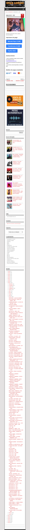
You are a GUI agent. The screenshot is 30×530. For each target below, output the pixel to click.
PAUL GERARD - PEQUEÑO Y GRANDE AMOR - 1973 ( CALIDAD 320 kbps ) (18, 155)
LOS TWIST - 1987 (12, 468)
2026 (9, 271)
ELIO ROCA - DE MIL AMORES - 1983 (15, 355)
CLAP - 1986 (11, 427)
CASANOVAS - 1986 (12, 449)
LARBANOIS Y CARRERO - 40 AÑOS (15, 386)
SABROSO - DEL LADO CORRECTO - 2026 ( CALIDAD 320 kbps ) (17, 162)
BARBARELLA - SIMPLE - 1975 (14, 428)
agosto (10, 289)
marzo (10, 296)
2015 (9, 518)
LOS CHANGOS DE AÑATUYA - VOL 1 (16, 361)
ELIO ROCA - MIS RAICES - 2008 (15, 367)
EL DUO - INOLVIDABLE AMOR (14, 459)
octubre (10, 286)
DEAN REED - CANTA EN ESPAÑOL (15, 298)
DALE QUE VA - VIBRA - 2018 (14, 311)
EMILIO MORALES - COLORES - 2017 (16, 345)
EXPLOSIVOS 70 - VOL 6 (13, 487)
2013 (9, 521)
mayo (10, 293)
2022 (9, 277)
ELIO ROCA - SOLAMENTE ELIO (15, 341)
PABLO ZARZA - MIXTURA (13, 394)
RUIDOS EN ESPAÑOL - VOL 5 (14, 479)
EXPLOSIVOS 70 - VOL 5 (13, 488)
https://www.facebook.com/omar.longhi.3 (14, 223)
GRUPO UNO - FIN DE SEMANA (15, 404)
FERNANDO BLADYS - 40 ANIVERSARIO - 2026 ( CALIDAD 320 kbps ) (17, 177)
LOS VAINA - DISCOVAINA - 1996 (15, 398)
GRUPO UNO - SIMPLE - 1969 (14, 424)
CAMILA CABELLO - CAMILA (14, 503)
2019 (9, 281)
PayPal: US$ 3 (12, 50)
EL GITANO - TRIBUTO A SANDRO (15, 352)
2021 (9, 278)
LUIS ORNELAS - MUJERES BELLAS (15, 498)
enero (10, 514)
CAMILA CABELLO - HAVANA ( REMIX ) (16, 502)
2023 (9, 275)
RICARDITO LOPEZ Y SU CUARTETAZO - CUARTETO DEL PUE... (15, 471)
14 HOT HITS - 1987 (12, 455)
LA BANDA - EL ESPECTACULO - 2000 (16, 444)
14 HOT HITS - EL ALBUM (13, 452)
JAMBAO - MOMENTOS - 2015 (14, 315)
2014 (9, 519)
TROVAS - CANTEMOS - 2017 (14, 473)
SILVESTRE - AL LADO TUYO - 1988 (15, 324)
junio (10, 292)
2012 (9, 522)
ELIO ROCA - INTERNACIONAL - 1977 (16, 353)
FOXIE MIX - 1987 (12, 425)
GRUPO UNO (11, 405)
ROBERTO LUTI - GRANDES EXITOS (16, 401)
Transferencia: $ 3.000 (14, 46)
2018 (9, 282)
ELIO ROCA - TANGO (13, 340)
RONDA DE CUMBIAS (13, 304)
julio (9, 291)
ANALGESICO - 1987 (10, 15)
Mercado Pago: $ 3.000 (14, 41)
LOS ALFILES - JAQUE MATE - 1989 (15, 363)
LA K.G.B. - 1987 (12, 413)
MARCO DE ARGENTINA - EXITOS (15, 477)
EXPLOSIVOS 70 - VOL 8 (13, 484)
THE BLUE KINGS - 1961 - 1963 (14, 400)
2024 (9, 274)
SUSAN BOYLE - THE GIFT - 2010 (15, 483)
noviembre (11, 285)
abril (9, 295)
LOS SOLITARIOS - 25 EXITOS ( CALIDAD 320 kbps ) (17, 141)
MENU (7, 9)
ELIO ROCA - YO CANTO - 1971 (15, 336)
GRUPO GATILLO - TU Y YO (14, 365)
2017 (9, 515)
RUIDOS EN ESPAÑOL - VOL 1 (14, 492)
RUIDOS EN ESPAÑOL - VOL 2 (14, 494)
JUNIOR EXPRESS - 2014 (13, 412)
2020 (9, 279)
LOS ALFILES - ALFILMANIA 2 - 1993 (15, 364)
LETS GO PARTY (12, 448)
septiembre (11, 288)
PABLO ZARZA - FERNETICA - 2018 (15, 390)
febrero (10, 512)
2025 (9, 272)
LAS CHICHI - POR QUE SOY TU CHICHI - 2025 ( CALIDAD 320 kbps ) (17, 170)
